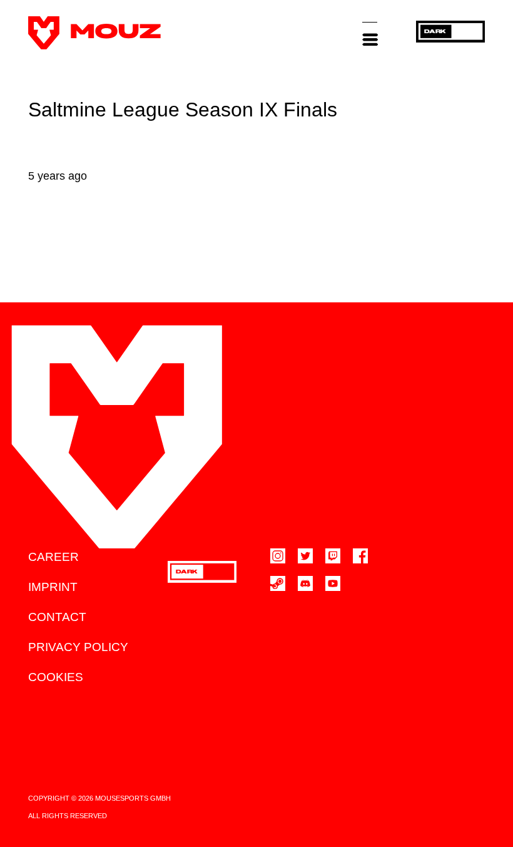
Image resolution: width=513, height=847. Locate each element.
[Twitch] (332, 555)
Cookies (55, 677)
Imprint (53, 586)
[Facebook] (360, 555)
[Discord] (305, 583)
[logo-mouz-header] (94, 33)
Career (53, 556)
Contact (57, 617)
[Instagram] (277, 555)
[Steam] (277, 583)
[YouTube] (332, 583)
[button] (370, 32)
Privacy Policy (78, 647)
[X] (305, 555)
